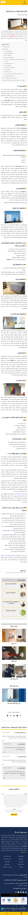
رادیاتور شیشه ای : (8, 71)
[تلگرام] (18, 892)
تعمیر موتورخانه (21, 856)
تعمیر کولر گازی (21, 864)
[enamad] (23, 901)
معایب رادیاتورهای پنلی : (9, 63)
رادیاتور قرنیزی (7, 69)
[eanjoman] (3, 901)
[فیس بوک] (16, 892)
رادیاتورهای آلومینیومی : (9, 53)
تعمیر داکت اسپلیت (7, 859)
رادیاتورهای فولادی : (8, 51)
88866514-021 (14, 880)
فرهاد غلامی (22, 744)
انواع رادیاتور (5, 49)
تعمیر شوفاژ (21, 859)
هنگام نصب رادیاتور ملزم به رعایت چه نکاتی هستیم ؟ (14, 80)
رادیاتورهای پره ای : (8, 65)
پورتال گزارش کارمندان (14, 895)
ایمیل (14, 809)
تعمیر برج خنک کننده (7, 856)
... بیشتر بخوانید (24, 852)
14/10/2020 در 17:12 (6, 732)
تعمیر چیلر (21, 867)
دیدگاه (25, 794)
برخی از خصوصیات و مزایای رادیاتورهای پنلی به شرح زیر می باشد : (15, 60)
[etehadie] (9, 901)
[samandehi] (15, 901)
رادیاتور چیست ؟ (6, 47)
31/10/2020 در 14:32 (7, 768)
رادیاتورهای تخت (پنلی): (9, 57)
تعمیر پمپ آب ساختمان (7, 867)
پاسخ (3, 740)
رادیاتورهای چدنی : (8, 55)
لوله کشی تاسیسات (20, 494)
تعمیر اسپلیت (7, 861)
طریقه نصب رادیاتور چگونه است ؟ (10, 78)
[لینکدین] (21, 892)
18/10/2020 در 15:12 (7, 744)
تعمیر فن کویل (7, 864)
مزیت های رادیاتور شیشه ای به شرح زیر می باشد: (14, 73)
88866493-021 (7, 880)
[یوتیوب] (26, 892)
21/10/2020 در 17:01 (6, 756)
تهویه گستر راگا (24, 15)
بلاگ (19, 15)
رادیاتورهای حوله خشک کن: (10, 67)
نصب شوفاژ (9, 530)
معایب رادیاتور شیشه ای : (10, 75)
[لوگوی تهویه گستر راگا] (24, 4)
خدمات (3, 2)
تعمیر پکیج (21, 861)
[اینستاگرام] (23, 892)
